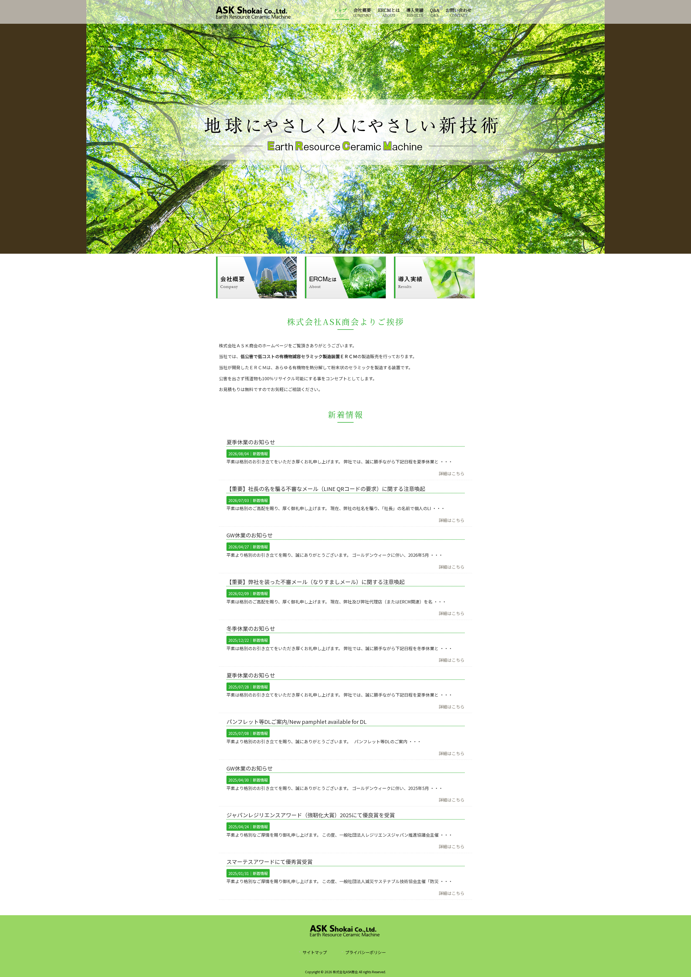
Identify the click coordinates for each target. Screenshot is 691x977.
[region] (345, 127)
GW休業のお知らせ (249, 535)
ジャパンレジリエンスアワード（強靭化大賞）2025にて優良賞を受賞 (310, 815)
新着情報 (260, 453)
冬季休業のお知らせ (250, 628)
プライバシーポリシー (365, 952)
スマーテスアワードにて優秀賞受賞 (269, 862)
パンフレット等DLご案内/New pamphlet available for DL (296, 721)
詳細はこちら (452, 473)
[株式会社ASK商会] (254, 17)
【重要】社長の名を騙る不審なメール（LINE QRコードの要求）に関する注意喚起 (325, 489)
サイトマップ (315, 952)
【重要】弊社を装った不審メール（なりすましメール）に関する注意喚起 (315, 582)
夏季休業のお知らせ (250, 442)
